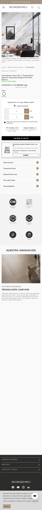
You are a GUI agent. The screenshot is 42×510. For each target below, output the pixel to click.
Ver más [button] (35, 501)
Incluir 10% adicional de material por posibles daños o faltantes (22, 122)
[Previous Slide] (1, 2)
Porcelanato (30, 67)
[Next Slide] (40, 2)
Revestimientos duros (15, 67)
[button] (38, 7)
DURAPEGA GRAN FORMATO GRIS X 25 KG (25, 145)
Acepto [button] (6, 506)
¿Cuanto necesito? (22, 106)
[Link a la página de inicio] (4, 67)
